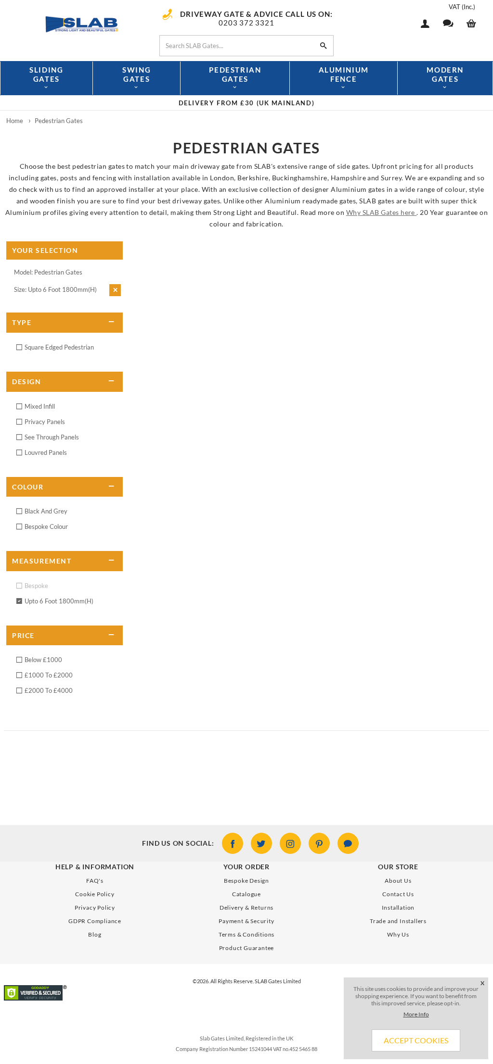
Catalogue (246, 894)
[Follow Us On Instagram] (290, 843)
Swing (136, 74)
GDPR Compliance (94, 921)
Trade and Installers (398, 921)
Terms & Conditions (246, 934)
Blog (94, 934)
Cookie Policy (94, 894)
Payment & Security (246, 921)
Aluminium (344, 74)
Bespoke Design (246, 880)
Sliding (46, 74)
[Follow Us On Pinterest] (319, 843)
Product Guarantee (246, 947)
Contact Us (398, 894)
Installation (398, 907)
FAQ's (95, 880)
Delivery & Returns (246, 907)
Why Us (398, 934)
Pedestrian (235, 74)
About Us (398, 880)
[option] (246, 103)
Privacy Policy (95, 907)
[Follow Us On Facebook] (232, 843)
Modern (445, 74)
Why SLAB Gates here (381, 212)
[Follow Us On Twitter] (261, 843)
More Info (416, 1014)
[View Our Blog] (348, 843)
